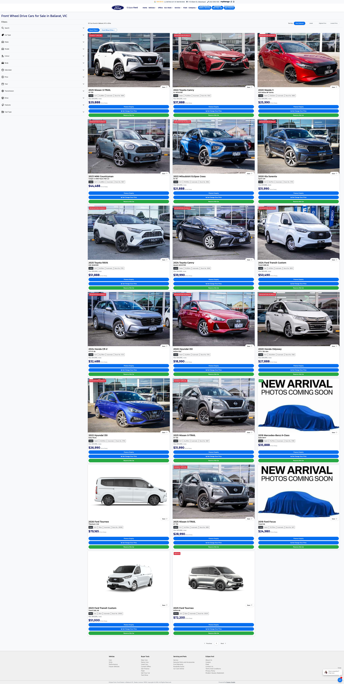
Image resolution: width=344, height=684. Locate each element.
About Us (209, 660)
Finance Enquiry (129, 107)
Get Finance (229, 8)
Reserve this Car (129, 115)
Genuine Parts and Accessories (183, 662)
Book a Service (204, 8)
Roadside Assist (178, 666)
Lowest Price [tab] (333, 23)
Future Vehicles (114, 666)
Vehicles (152, 8)
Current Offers (146, 666)
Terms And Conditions (213, 669)
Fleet (185, 8)
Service (177, 8)
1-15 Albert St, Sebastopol (197, 2)
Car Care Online (178, 669)
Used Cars (144, 664)
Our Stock (167, 8)
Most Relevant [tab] (300, 23)
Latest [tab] (311, 23)
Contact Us (209, 666)
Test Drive (144, 675)
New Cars (144, 660)
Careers (208, 662)
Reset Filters (93, 30)
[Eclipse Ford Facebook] (231, 2)
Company (192, 8)
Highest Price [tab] (322, 23)
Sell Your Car (217, 8)
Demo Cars (145, 662)
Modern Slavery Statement (215, 673)
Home (145, 8)
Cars (110, 660)
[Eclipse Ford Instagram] (234, 2)
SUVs (110, 662)
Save (163, 87)
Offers (160, 8)
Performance (113, 664)
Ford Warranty (178, 664)
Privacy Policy (210, 671)
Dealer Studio (230, 682)
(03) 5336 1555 (214, 2)
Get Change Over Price (129, 111)
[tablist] (317, 23)
